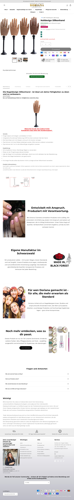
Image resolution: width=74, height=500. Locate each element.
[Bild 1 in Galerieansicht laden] (14, 60)
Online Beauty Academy (43, 449)
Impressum (23, 447)
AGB (21, 443)
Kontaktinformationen (25, 451)
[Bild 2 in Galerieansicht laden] (20, 60)
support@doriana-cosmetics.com (59, 456)
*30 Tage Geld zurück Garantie (42, 86)
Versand (48, 29)
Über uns (39, 443)
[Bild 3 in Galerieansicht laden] (25, 60)
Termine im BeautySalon (43, 455)
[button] (4, 5)
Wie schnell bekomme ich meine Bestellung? (16, 383)
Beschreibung (6, 86)
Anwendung (18, 86)
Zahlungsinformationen (26, 457)
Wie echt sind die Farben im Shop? (14, 374)
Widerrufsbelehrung (25, 455)
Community (40, 447)
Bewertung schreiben (37, 76)
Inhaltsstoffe (58, 86)
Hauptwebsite (40, 453)
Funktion (28, 86)
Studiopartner (40, 445)
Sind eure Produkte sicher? (12, 378)
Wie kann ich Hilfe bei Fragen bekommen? (15, 388)
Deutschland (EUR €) (9, 494)
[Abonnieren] (48, 482)
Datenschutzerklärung (25, 445)
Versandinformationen (25, 453)
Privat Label (40, 451)
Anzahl (42, 41)
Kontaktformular (24, 449)
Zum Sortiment (26, 348)
